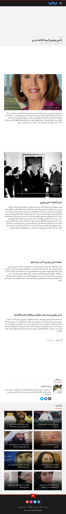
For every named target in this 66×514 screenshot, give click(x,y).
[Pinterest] (27, 501)
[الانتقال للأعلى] (33, 495)
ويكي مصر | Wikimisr (33, 507)
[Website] (49, 398)
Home (60, 37)
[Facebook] (45, 398)
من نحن (46, 507)
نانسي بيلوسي (50, 340)
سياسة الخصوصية (22, 507)
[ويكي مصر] (52, 3)
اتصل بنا (41, 507)
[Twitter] (41, 398)
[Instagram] (31, 501)
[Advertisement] (33, 22)
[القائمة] (60, 3)
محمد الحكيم (57, 43)
